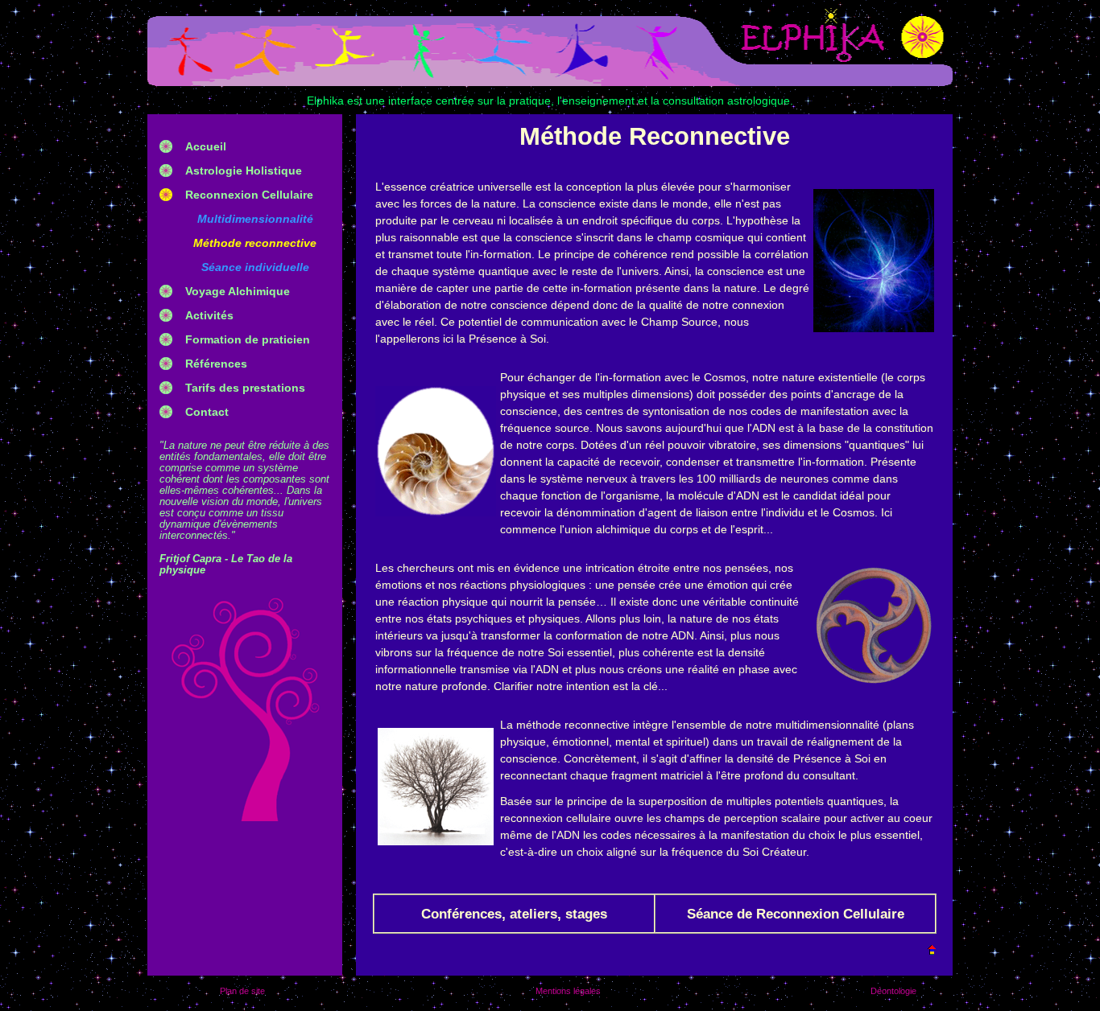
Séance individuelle (255, 267)
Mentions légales (568, 991)
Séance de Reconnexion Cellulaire (795, 914)
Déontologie (893, 991)
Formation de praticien (247, 339)
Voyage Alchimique (237, 291)
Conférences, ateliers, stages (514, 914)
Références (216, 363)
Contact (207, 411)
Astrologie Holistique (243, 170)
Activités (209, 315)
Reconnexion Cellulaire (249, 194)
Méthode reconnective (254, 242)
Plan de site (242, 991)
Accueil (205, 146)
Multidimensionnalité (255, 218)
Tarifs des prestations (245, 387)
